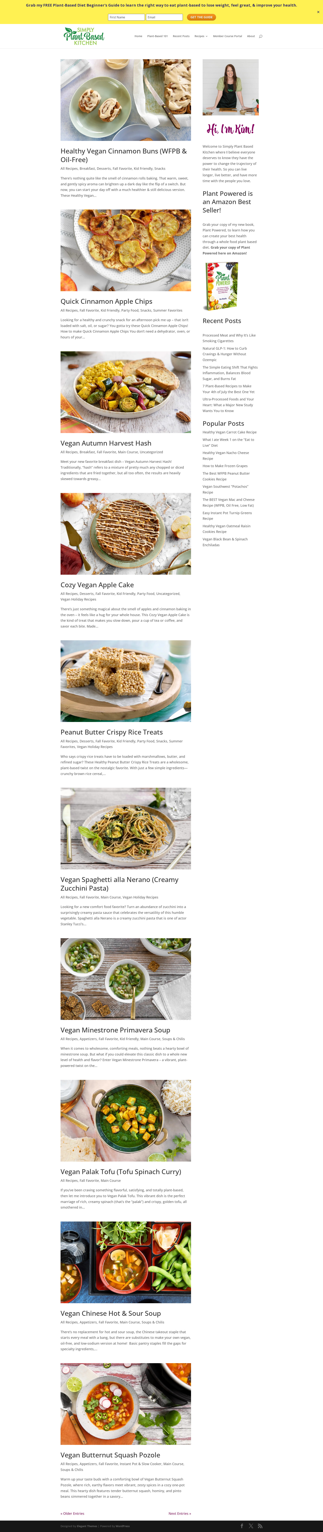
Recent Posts (181, 36)
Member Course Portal (227, 36)
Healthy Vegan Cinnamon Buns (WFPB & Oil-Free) (124, 155)
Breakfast (87, 168)
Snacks (159, 168)
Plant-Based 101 (157, 36)
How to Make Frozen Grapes (225, 466)
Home (138, 36)
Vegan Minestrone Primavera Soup (115, 1029)
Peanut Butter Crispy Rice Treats (112, 731)
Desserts (104, 168)
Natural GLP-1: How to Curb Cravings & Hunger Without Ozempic (225, 354)
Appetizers (88, 1039)
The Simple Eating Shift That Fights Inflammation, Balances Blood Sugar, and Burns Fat (230, 373)
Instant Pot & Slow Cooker (141, 1464)
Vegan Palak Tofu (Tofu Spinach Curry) (121, 1171)
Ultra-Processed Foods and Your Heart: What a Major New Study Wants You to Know (228, 405)
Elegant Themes (87, 1526)
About (251, 36)
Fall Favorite (122, 168)
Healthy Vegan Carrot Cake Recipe (230, 432)
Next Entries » (180, 1513)
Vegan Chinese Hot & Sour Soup (111, 1313)
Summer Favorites (167, 310)
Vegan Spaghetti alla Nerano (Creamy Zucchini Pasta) (120, 883)
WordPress (123, 1526)
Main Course (128, 452)
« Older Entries (72, 1513)
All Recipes (69, 168)
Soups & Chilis (173, 1039)
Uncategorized (151, 452)
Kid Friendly (143, 168)
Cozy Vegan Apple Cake (97, 584)
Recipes (199, 36)
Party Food (130, 310)
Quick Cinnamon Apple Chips (106, 301)
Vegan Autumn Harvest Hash (106, 442)
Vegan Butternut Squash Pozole (110, 1454)
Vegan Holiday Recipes (78, 599)
